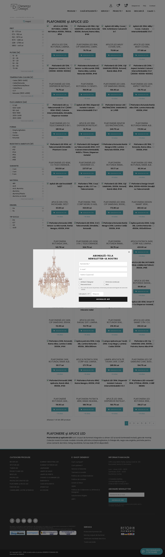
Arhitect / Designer (87, 282)
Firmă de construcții (112, 282)
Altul (107, 284)
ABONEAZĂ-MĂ (103, 299)
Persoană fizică (86, 284)
